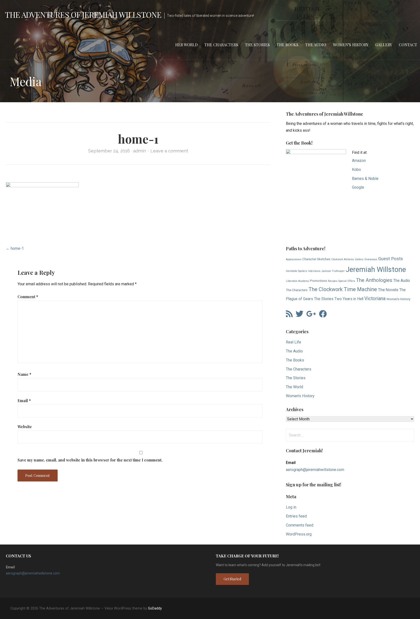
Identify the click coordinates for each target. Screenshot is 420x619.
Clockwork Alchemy (342, 259)
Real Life (293, 342)
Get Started (232, 579)
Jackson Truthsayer (333, 271)
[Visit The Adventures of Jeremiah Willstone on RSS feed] (289, 315)
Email (24, 400)
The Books (287, 44)
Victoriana (374, 298)
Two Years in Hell (348, 299)
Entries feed (296, 516)
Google (358, 187)
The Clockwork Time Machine (342, 289)
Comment (28, 296)
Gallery (383, 44)
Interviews (314, 271)
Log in (291, 507)
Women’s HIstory (350, 44)
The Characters (221, 44)
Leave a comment (169, 150)
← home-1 (15, 248)
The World (294, 387)
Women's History (398, 299)
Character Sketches (316, 259)
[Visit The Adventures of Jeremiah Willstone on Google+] (311, 315)
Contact (408, 44)
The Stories (257, 44)
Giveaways (370, 259)
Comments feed (299, 525)
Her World (186, 44)
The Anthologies (374, 280)
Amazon (359, 160)
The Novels (388, 289)
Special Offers (346, 281)
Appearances (293, 259)
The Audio (315, 44)
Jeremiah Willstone (376, 269)
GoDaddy (155, 608)
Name (24, 374)
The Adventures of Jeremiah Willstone (83, 14)
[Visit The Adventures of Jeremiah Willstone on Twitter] (299, 315)
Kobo (356, 169)
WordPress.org (299, 534)
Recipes (332, 281)
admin (139, 150)
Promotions (318, 281)
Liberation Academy (297, 281)
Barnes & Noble (365, 178)
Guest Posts (390, 258)
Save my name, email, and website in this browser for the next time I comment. (90, 459)
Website (25, 426)
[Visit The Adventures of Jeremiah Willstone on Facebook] (323, 315)
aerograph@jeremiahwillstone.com (315, 469)
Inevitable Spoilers (296, 271)
